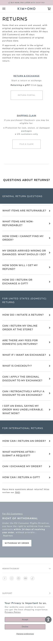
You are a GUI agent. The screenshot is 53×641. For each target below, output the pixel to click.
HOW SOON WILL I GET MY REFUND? (20, 267)
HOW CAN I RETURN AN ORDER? (24, 441)
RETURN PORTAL (26, 95)
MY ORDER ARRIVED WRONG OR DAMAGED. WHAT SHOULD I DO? (24, 252)
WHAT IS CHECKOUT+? (17, 365)
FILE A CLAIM (26, 144)
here (39, 85)
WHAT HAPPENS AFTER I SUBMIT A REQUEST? (18, 453)
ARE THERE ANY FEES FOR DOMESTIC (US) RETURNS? (20, 342)
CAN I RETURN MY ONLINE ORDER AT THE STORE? (20, 327)
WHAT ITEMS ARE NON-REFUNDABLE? (18, 223)
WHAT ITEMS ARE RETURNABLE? (24, 210)
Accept (25, 619)
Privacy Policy (13, 612)
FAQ (17, 492)
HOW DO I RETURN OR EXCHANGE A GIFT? (17, 281)
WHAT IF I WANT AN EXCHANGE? (24, 354)
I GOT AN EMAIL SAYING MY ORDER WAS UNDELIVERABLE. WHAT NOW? (23, 409)
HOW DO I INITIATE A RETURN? (23, 314)
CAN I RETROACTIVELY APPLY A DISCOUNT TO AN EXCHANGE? (23, 393)
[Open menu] (6, 8)
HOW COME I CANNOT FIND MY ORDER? (23, 238)
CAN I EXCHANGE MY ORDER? (22, 466)
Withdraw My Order (17, 543)
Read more (8, 536)
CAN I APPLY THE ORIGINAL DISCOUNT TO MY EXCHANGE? (22, 378)
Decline (25, 626)
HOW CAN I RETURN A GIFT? (21, 477)
